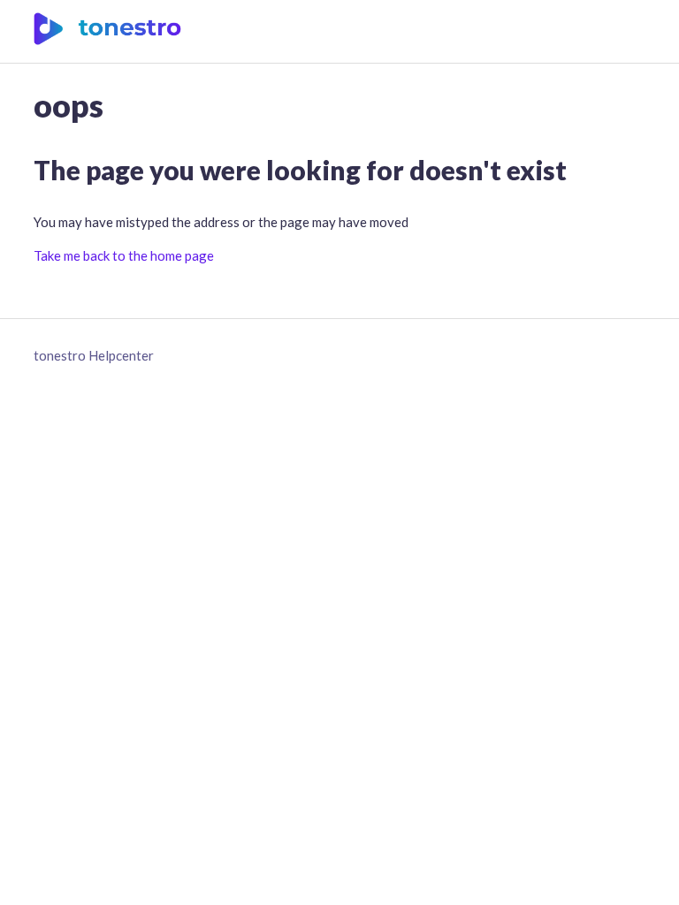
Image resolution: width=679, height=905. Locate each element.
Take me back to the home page (124, 255)
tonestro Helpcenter (94, 355)
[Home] (107, 40)
